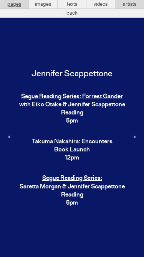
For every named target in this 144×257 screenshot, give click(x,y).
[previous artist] (9, 137)
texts (72, 4)
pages (14, 4)
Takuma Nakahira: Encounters (72, 142)
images (43, 4)
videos (101, 4)
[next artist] (135, 137)
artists (129, 4)
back (72, 13)
